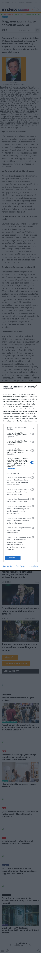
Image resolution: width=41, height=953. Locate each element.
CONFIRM (12, 558)
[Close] (36, 387)
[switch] (32, 434)
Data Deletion (8, 566)
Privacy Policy (33, 566)
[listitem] (20, 428)
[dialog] (20, 476)
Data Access (20, 566)
